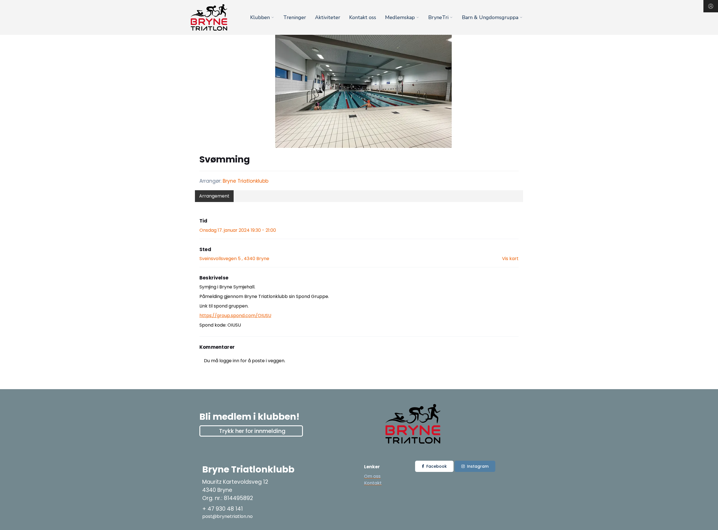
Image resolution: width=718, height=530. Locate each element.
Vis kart (510, 258)
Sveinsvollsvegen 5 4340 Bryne (234, 258)
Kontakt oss (362, 17)
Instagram (478, 466)
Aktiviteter (327, 17)
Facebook (436, 466)
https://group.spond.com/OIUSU (235, 315)
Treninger (294, 17)
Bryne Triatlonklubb (245, 181)
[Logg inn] (711, 6)
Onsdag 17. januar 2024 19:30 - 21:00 (237, 230)
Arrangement (214, 196)
